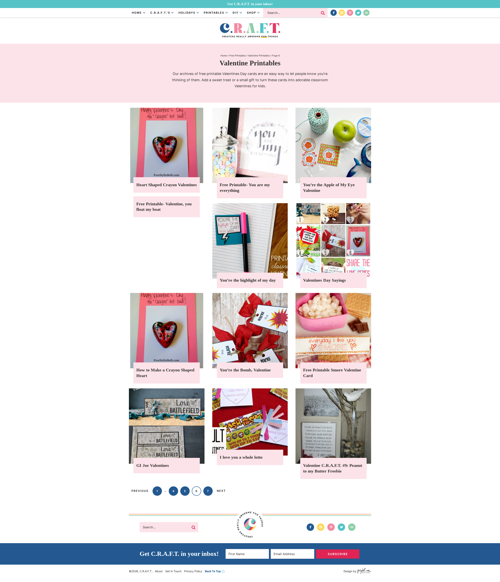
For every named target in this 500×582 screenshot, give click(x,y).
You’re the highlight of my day (248, 280)
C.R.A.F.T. (250, 30)
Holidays (187, 12)
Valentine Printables (259, 55)
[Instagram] (342, 13)
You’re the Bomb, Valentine (245, 370)
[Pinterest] (350, 13)
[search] (323, 13)
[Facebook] (333, 13)
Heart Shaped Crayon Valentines (166, 184)
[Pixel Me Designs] (363, 571)
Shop (251, 12)
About (158, 571)
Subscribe (338, 554)
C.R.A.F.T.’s (160, 12)
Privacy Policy (193, 571)
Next (221, 490)
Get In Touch (173, 571)
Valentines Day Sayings (324, 280)
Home (137, 12)
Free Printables (237, 55)
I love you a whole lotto (241, 457)
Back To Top (213, 571)
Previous (139, 490)
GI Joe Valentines (152, 465)
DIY (235, 12)
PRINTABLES (214, 12)
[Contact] (366, 13)
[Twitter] (358, 13)
